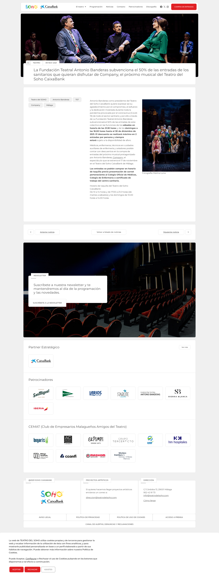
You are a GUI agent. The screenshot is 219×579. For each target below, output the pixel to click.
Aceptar (16, 569)
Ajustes (48, 569)
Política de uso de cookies (131, 517)
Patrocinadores (136, 7)
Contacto (121, 7)
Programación (96, 7)
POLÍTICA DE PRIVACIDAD (88, 517)
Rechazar (32, 569)
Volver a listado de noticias (109, 232)
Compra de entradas (183, 7)
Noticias (109, 7)
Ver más (185, 347)
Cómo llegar (149, 500)
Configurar (31, 558)
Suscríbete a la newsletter (47, 303)
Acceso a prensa (174, 517)
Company (118, 157)
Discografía (151, 7)
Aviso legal (45, 517)
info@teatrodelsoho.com (156, 495)
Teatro (36, 63)
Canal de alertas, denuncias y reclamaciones (109, 524)
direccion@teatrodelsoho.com (101, 497)
